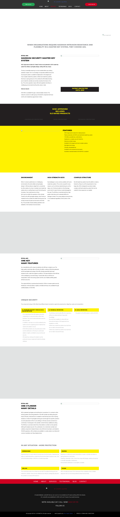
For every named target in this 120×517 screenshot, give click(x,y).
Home (41, 6)
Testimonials (62, 6)
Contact (77, 6)
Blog (70, 6)
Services (53, 6)
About (47, 6)
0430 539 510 (73, 502)
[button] (54, 6)
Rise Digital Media (68, 513)
